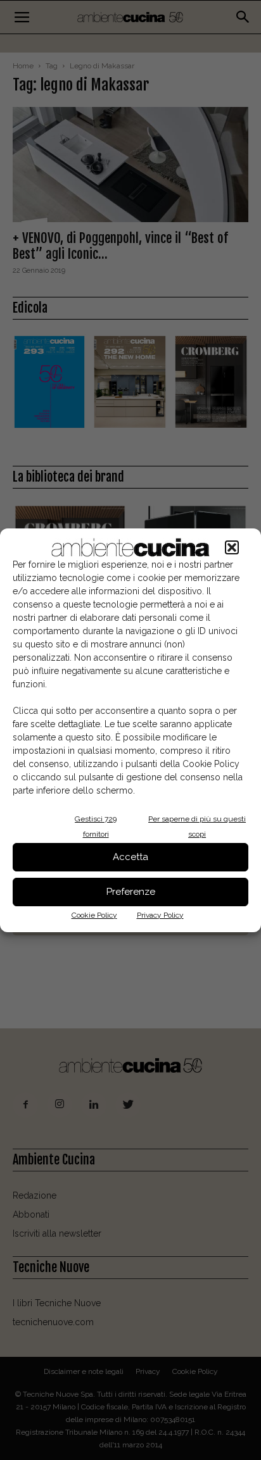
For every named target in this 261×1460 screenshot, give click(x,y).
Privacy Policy (160, 915)
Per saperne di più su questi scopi (197, 826)
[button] (232, 547)
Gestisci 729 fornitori (96, 826)
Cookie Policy (94, 915)
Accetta (130, 857)
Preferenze (130, 891)
